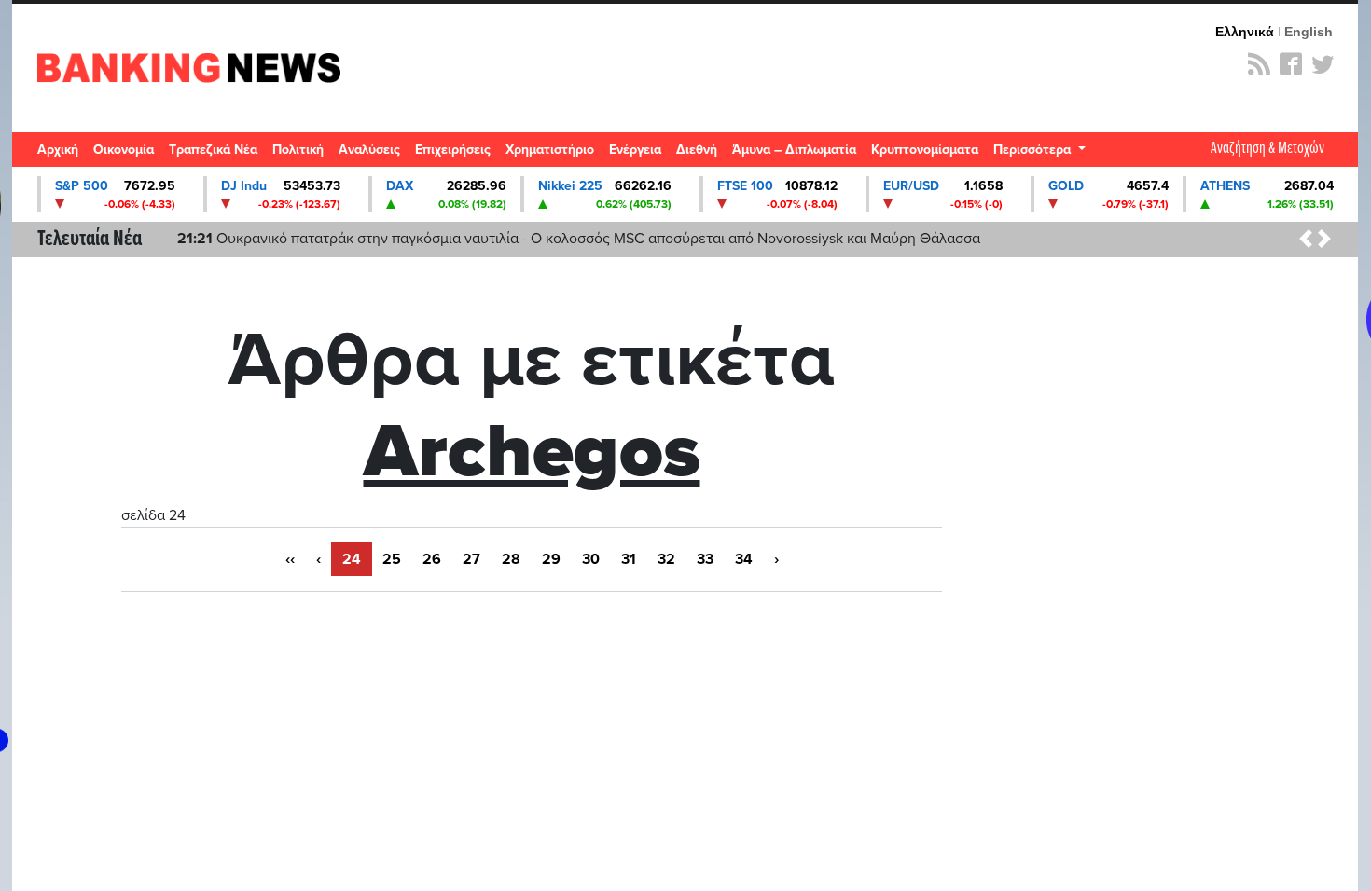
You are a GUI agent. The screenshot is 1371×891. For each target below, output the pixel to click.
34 (744, 559)
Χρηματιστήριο (549, 150)
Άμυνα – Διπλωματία (794, 150)
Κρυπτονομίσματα (924, 150)
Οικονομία (123, 150)
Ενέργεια (635, 150)
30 (591, 559)
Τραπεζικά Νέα (213, 150)
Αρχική (57, 150)
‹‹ (290, 559)
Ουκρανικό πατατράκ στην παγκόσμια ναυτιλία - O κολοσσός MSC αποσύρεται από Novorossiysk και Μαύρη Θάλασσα (578, 238)
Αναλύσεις (369, 150)
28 (511, 559)
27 (471, 559)
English (1308, 31)
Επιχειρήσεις (453, 150)
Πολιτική (298, 150)
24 (351, 559)
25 (391, 559)
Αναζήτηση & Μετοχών (1267, 148)
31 (628, 559)
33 (705, 559)
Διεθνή (696, 150)
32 (666, 559)
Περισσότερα (1033, 150)
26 (431, 559)
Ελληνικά (1244, 31)
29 (551, 559)
